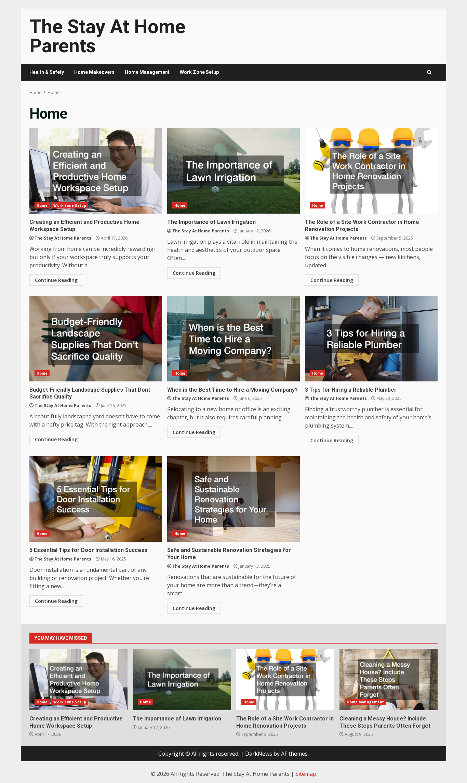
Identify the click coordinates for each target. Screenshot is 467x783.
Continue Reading (56, 280)
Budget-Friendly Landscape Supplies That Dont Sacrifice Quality (95, 338)
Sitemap (305, 774)
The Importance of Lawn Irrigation (233, 171)
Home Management (147, 72)
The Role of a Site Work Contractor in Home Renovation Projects (371, 171)
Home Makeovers (94, 72)
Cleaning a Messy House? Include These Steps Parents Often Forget (388, 679)
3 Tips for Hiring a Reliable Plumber (371, 338)
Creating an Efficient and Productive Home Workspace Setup (95, 171)
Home (42, 205)
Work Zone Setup (199, 72)
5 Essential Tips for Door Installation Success (95, 499)
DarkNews (258, 753)
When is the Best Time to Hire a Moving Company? (233, 338)
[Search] (429, 72)
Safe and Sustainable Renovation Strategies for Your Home (233, 499)
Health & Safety (46, 72)
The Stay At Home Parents (107, 36)
